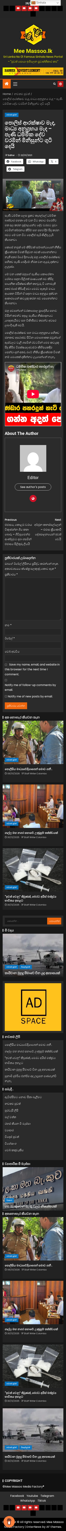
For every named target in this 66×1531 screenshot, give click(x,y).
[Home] (7, 84)
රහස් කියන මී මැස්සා (17, 1124)
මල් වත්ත (10, 1117)
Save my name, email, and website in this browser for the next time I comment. (32, 669)
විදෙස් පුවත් (25, 967)
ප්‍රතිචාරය (11, 574)
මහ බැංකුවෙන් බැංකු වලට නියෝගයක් (31, 1206)
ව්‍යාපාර (9, 1130)
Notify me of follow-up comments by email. (30, 687)
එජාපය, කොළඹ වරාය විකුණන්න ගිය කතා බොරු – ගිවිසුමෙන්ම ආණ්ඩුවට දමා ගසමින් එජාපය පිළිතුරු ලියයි (18, 532)
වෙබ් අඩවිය (12, 651)
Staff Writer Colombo (35, 773)
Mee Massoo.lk (33, 51)
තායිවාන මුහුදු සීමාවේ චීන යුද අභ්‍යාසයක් (32, 973)
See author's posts (33, 487)
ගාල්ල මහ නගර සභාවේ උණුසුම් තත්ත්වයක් (31, 833)
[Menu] (14, 83)
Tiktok (41, 1501)
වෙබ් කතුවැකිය (14, 1150)
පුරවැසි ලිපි (11, 1110)
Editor (11, 155)
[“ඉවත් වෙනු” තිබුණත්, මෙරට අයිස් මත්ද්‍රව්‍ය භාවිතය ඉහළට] (33, 870)
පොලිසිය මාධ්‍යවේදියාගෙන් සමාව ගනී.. (28, 769)
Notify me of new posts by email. (30, 696)
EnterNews (33, 1527)
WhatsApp (27, 1501)
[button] (14, 83)
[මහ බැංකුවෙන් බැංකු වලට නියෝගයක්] (33, 1189)
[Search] (54, 83)
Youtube (32, 1496)
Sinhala (41, 2)
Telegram (47, 1496)
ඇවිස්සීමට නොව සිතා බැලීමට (23, 1097)
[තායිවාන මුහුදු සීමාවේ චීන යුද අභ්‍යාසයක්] (33, 955)
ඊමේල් (10, 638)
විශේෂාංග (11, 1144)
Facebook (17, 1496)
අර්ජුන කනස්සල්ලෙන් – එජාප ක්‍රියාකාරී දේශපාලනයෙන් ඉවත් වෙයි (47, 529)
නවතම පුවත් (12, 114)
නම (8, 625)
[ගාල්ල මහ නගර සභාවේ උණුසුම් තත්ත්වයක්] (33, 806)
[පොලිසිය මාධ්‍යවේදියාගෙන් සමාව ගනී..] (33, 742)
